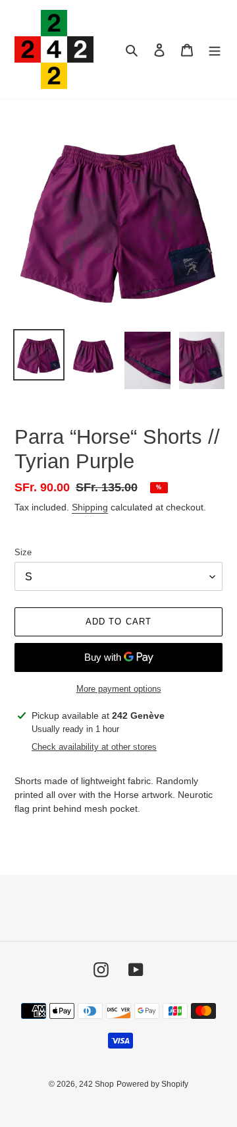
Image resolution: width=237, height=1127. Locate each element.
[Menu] (214, 50)
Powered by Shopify (152, 1084)
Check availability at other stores (94, 747)
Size (23, 552)
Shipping (90, 507)
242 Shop (96, 1084)
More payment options (118, 689)
